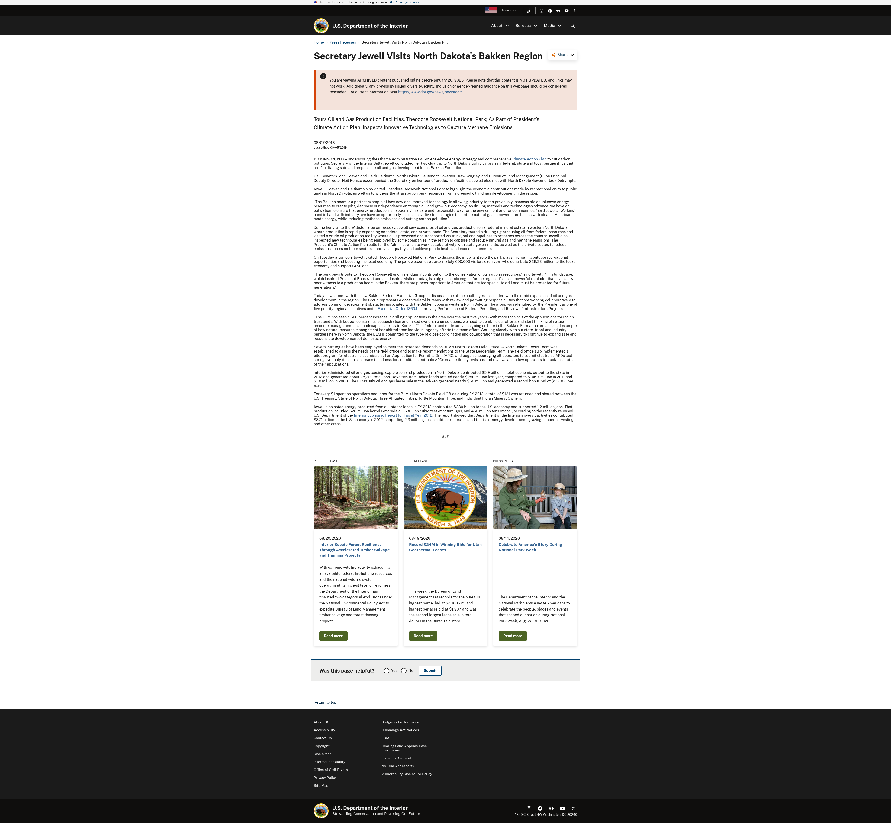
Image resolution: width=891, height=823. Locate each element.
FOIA (385, 738)
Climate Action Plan (529, 159)
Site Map (321, 785)
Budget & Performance (400, 722)
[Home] (321, 25)
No (410, 670)
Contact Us (323, 738)
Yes (394, 670)
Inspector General (396, 758)
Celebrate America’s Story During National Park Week (530, 547)
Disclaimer (322, 754)
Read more (333, 636)
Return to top (325, 702)
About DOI (322, 722)
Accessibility (324, 730)
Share (562, 54)
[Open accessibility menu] (528, 10)
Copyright (322, 746)
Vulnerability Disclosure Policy (406, 774)
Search (572, 25)
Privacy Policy (325, 778)
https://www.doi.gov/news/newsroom (430, 92)
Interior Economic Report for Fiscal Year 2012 (393, 415)
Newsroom (510, 10)
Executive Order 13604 (397, 309)
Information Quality (329, 762)
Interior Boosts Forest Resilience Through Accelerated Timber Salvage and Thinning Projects (354, 550)
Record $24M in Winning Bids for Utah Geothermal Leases (445, 547)
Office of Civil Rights (331, 770)
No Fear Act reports (397, 766)
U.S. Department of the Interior (370, 26)
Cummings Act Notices (400, 730)
